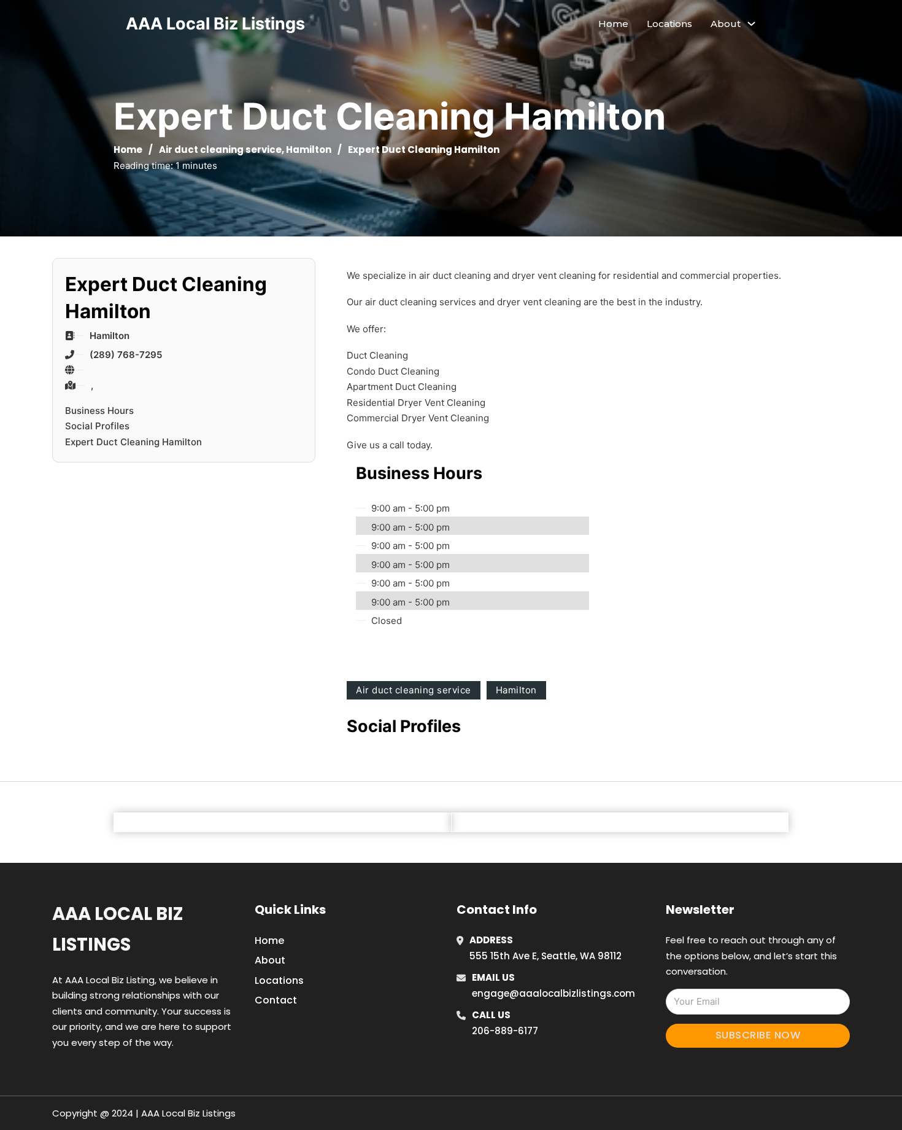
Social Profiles (97, 426)
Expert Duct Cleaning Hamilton (133, 442)
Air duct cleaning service (220, 149)
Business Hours (99, 410)
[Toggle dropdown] (751, 23)
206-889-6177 (505, 1030)
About (270, 960)
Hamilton (308, 149)
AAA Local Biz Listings (215, 24)
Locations (669, 23)
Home (613, 23)
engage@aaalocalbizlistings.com (553, 993)
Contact (276, 1000)
